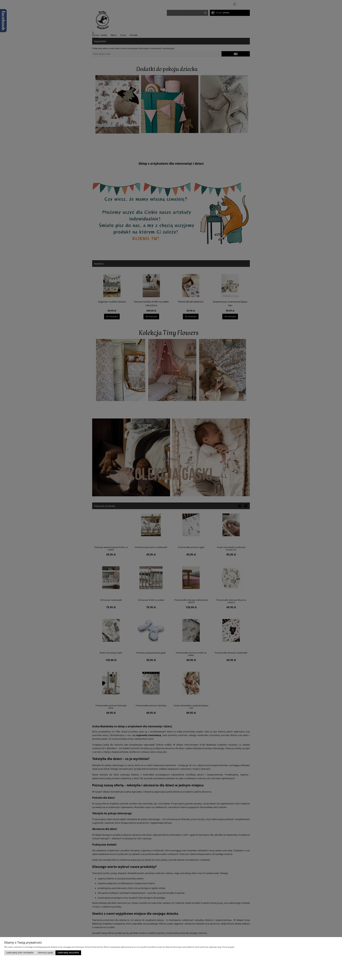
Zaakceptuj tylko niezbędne (19, 952)
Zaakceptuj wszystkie (68, 952)
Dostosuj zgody (45, 952)
